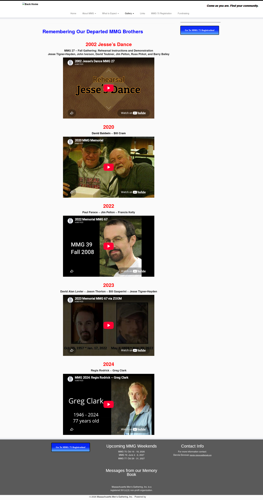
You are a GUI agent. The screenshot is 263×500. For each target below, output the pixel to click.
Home (73, 13)
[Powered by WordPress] (148, 496)
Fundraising (183, 13)
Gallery (128, 13)
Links (142, 13)
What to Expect (109, 13)
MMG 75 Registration (161, 13)
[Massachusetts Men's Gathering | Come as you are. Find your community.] (30, 4)
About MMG (88, 13)
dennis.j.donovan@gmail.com (201, 455)
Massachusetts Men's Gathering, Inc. (115, 496)
